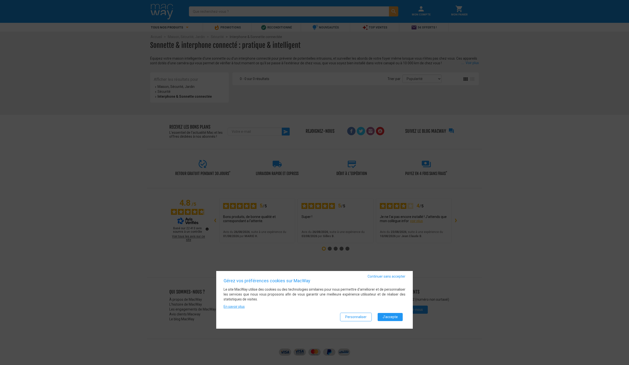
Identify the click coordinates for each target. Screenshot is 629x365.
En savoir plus (234, 306)
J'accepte (390, 317)
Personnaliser (356, 317)
